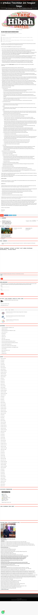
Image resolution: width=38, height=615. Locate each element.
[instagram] (20, 598)
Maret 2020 (2, 475)
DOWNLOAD (3, 353)
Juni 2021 (2, 452)
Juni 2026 (2, 361)
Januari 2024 (2, 405)
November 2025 (3, 372)
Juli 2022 (2, 432)
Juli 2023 (2, 414)
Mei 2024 (2, 399)
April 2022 (2, 437)
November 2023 (3, 408)
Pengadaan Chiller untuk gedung (31, 220)
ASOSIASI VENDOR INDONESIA (6, 344)
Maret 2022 (2, 438)
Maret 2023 (2, 420)
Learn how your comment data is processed (17, 273)
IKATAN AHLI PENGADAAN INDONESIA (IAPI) (8, 341)
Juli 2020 (2, 469)
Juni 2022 (2, 434)
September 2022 (3, 429)
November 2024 (3, 390)
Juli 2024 (2, 396)
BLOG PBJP (3, 333)
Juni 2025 (2, 379)
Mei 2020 (2, 472)
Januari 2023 (2, 423)
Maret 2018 (2, 482)
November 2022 (3, 426)
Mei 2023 (2, 417)
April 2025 (2, 382)
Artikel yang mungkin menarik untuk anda (11, 298)
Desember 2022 (3, 425)
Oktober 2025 (3, 373)
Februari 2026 (3, 367)
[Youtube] (19, 598)
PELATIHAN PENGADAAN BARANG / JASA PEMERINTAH (9, 347)
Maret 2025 (2, 384)
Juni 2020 (2, 470)
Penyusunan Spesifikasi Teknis (5, 303)
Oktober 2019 (3, 481)
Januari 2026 (2, 369)
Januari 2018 (2, 484)
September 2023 (3, 411)
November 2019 (3, 479)
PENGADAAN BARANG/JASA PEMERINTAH (12, 33)
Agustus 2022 (3, 431)
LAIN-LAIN (3, 348)
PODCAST (3, 336)
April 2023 (2, 419)
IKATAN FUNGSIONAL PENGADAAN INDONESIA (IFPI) (9, 342)
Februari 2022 (3, 440)
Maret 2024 (2, 402)
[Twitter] (17, 598)
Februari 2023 (3, 422)
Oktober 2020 (3, 464)
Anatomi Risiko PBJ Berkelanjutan (29, 229)
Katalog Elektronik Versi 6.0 (4, 305)
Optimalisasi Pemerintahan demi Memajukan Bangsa (19, 4)
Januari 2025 (2, 387)
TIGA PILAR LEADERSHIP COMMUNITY (7, 327)
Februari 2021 (3, 458)
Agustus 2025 (3, 376)
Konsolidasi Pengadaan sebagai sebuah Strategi (11, 300)
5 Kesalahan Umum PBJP (17, 228)
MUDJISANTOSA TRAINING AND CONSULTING (8, 345)
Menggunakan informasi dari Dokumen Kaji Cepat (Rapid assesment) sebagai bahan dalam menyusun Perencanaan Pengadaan (6, 236)
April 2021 (2, 455)
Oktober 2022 (3, 428)
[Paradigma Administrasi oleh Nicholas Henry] (3, 321)
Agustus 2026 (3, 358)
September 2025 (3, 375)
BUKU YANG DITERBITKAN (5, 339)
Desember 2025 (3, 370)
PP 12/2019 (8, 46)
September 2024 (3, 393)
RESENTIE (3, 351)
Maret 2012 (2, 485)
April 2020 (2, 473)
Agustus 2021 (3, 449)
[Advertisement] (19, 608)
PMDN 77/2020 (11, 64)
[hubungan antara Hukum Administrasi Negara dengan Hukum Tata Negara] (3, 313)
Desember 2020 (3, 461)
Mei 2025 (2, 381)
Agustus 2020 (3, 467)
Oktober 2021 (3, 446)
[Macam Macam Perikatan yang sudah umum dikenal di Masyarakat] (3, 317)
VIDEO (2, 338)
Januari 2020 (2, 478)
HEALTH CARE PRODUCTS (5, 350)
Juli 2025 (2, 378)
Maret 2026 (2, 366)
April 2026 (2, 364)
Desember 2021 (3, 443)
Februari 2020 (3, 476)
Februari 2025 (3, 385)
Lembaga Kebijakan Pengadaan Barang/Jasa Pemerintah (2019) (15, 563)
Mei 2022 (2, 435)
